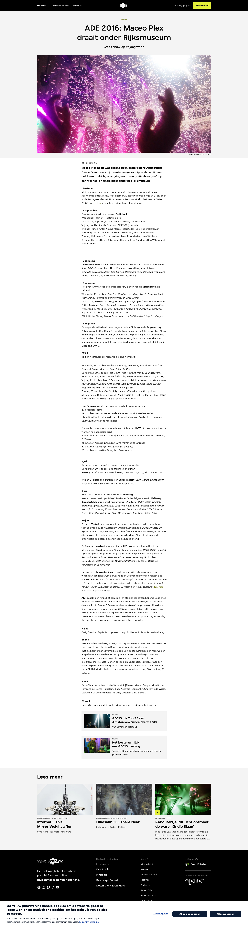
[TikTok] (53, 887)
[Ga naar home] (124, 5)
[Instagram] (43, 887)
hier (99, 203)
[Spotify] (39, 887)
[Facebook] (48, 887)
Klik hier (158, 586)
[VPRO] (194, 882)
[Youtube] (57, 887)
